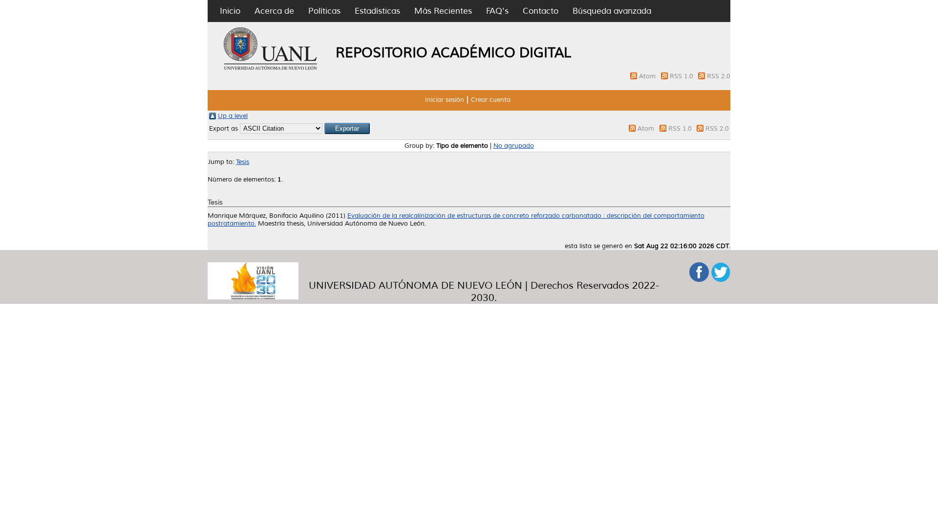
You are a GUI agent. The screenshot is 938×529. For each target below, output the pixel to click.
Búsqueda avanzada (612, 11)
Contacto (540, 11)
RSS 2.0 (718, 76)
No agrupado (513, 146)
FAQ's (497, 11)
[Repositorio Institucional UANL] (270, 68)
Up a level (233, 116)
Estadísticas (377, 11)
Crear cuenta (491, 100)
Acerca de (274, 11)
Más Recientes (443, 11)
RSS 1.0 (682, 76)
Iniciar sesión (444, 100)
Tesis (242, 162)
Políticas (324, 11)
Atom (648, 76)
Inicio (230, 11)
